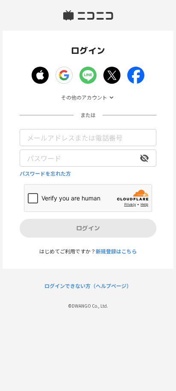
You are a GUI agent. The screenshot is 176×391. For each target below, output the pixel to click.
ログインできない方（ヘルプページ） (88, 285)
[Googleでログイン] (64, 75)
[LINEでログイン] (88, 75)
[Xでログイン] (111, 75)
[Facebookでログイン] (135, 75)
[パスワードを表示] (144, 158)
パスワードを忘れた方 (45, 173)
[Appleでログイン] (40, 75)
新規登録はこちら (116, 251)
